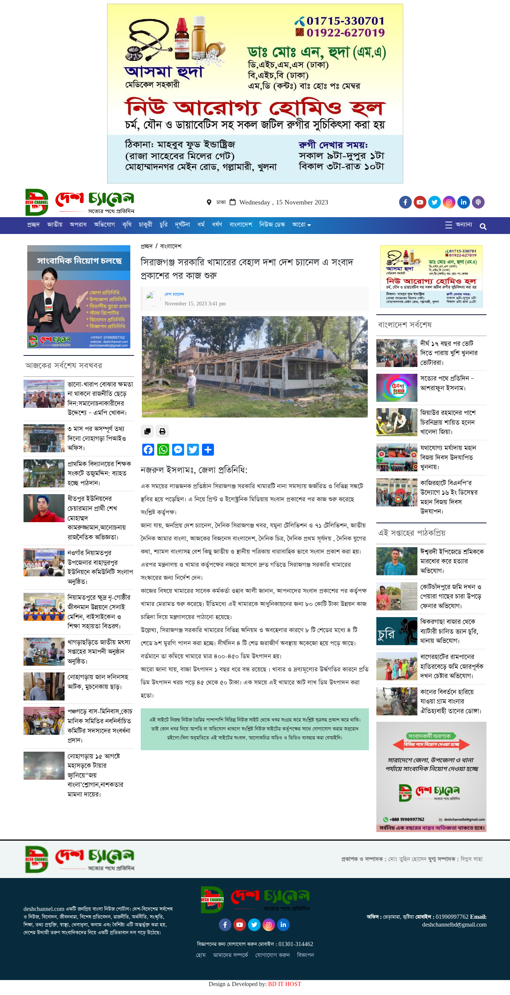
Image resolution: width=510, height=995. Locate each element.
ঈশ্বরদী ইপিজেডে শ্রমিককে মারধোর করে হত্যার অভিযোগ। (452, 561)
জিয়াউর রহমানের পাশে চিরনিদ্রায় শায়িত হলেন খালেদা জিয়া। (448, 422)
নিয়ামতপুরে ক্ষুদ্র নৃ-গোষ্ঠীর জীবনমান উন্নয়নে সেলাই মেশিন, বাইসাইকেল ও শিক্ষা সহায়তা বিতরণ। (99, 612)
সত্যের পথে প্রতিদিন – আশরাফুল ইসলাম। (447, 383)
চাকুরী (145, 225)
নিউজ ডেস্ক (272, 225)
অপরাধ (78, 225)
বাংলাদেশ (241, 225)
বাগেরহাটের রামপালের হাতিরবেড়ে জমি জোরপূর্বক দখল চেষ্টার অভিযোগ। (451, 666)
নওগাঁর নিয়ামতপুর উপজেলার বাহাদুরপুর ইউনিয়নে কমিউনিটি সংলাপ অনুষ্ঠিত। (100, 567)
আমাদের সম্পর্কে (230, 955)
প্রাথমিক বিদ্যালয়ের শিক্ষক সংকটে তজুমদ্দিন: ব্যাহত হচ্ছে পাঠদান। (99, 473)
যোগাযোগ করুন (272, 955)
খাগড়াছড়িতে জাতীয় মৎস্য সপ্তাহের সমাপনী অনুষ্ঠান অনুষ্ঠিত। (99, 652)
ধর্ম (201, 225)
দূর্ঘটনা (182, 225)
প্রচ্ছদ (33, 225)
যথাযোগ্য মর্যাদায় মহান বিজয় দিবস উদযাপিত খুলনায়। (448, 457)
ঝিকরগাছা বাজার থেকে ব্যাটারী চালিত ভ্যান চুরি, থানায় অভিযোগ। (449, 631)
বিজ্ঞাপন (305, 955)
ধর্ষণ (217, 225)
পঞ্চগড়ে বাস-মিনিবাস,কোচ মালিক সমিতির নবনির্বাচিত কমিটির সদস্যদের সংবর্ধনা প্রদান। (100, 726)
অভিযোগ (104, 225)
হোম (201, 955)
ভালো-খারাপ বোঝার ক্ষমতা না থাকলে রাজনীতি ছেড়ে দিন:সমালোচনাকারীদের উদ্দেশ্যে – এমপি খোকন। (100, 399)
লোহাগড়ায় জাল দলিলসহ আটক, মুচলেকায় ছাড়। (98, 681)
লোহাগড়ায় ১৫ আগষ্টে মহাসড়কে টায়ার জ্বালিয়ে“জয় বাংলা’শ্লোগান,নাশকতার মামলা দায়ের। (95, 775)
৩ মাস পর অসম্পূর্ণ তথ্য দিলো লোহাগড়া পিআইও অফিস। (97, 438)
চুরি (164, 225)
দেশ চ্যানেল (174, 295)
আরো (298, 225)
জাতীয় (54, 225)
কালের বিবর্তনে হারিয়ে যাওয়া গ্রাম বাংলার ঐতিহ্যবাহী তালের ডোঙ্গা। (451, 701)
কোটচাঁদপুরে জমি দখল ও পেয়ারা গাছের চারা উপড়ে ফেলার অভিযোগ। (450, 596)
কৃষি (126, 225)
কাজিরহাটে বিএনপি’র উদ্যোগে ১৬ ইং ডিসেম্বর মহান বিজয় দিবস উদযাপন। (449, 497)
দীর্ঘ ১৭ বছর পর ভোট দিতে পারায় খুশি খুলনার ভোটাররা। (449, 353)
